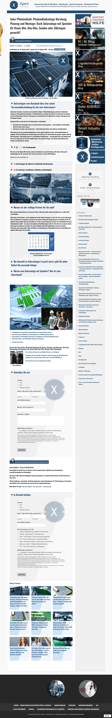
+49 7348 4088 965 (55, 357)
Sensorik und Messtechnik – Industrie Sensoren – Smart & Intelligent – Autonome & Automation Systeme (90, 276)
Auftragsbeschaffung (84, 326)
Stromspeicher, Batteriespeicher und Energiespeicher (87, 311)
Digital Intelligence (83, 329)
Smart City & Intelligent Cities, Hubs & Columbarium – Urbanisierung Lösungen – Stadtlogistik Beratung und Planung (91, 269)
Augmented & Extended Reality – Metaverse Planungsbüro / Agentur (89, 289)
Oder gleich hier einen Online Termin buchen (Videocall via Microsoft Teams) (31, 462)
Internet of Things (83, 341)
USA (80, 352)
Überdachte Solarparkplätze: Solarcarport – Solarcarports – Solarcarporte (89, 306)
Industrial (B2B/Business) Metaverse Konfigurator (83, 709)
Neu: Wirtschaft (82, 248)
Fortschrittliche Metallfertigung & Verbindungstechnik (87, 283)
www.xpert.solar (37, 486)
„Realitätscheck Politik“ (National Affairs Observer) (91, 344)
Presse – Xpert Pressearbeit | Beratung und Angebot (89, 383)
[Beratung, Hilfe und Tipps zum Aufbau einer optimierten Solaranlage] (63, 646)
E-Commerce (82, 337)
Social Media (82, 367)
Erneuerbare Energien (84, 240)
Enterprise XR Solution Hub (85, 216)
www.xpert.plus (47, 486)
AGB (97, 705)
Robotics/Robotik (83, 244)
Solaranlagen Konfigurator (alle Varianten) (50, 709)
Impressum (72, 705)
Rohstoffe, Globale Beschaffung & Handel (88, 219)
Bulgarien (81, 348)
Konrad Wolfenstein (60, 49)
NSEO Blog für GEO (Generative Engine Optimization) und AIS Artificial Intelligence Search (91, 321)
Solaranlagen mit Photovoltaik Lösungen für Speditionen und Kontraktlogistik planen (35, 336)
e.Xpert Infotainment (19, 709)
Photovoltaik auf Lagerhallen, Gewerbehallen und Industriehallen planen (32, 332)
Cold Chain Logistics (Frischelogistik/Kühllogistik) (90, 375)
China (80, 356)
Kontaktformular (59, 705)
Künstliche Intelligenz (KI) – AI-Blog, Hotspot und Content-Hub (90, 228)
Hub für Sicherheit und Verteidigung (87, 363)
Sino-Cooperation (83, 360)
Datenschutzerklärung (86, 705)
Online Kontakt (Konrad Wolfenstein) (23, 41)
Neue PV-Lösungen (83, 233)
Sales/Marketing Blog (84, 236)
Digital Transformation (84, 333)
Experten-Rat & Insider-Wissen (86, 378)
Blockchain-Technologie (84, 316)
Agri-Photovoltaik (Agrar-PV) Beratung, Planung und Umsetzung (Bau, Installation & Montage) (90, 300)
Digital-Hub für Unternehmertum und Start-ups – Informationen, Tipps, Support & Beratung (90, 294)
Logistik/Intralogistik (84, 223)
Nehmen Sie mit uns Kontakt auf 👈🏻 (20, 157)
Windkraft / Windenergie (84, 371)
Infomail (31, 709)
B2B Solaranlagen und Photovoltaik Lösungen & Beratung (28, 339)
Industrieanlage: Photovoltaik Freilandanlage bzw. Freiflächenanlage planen (32, 334)
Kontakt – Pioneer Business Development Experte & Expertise (32, 705)
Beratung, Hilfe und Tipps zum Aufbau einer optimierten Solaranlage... (61, 650)
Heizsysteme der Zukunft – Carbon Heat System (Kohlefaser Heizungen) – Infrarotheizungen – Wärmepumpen (90, 253)
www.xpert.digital (27, 486)
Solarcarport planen (17, 342)
